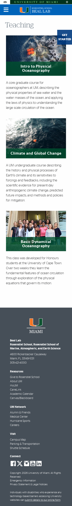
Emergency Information (23, 480)
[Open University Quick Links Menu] (67, 2)
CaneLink (15, 389)
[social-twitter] (20, 463)
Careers (14, 425)
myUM (14, 385)
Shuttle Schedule (20, 448)
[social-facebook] (13, 463)
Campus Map (18, 439)
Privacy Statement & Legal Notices (29, 484)
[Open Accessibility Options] (5, 2)
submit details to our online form (42, 500)
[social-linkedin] (39, 463)
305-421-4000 (18, 362)
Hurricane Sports (20, 421)
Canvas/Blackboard (21, 398)
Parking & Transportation (25, 444)
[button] (63, 495)
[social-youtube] (32, 463)
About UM (16, 381)
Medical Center (19, 416)
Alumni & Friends (20, 412)
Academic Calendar (21, 394)
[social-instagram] (26, 463)
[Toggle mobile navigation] (6, 10)
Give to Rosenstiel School (25, 377)
